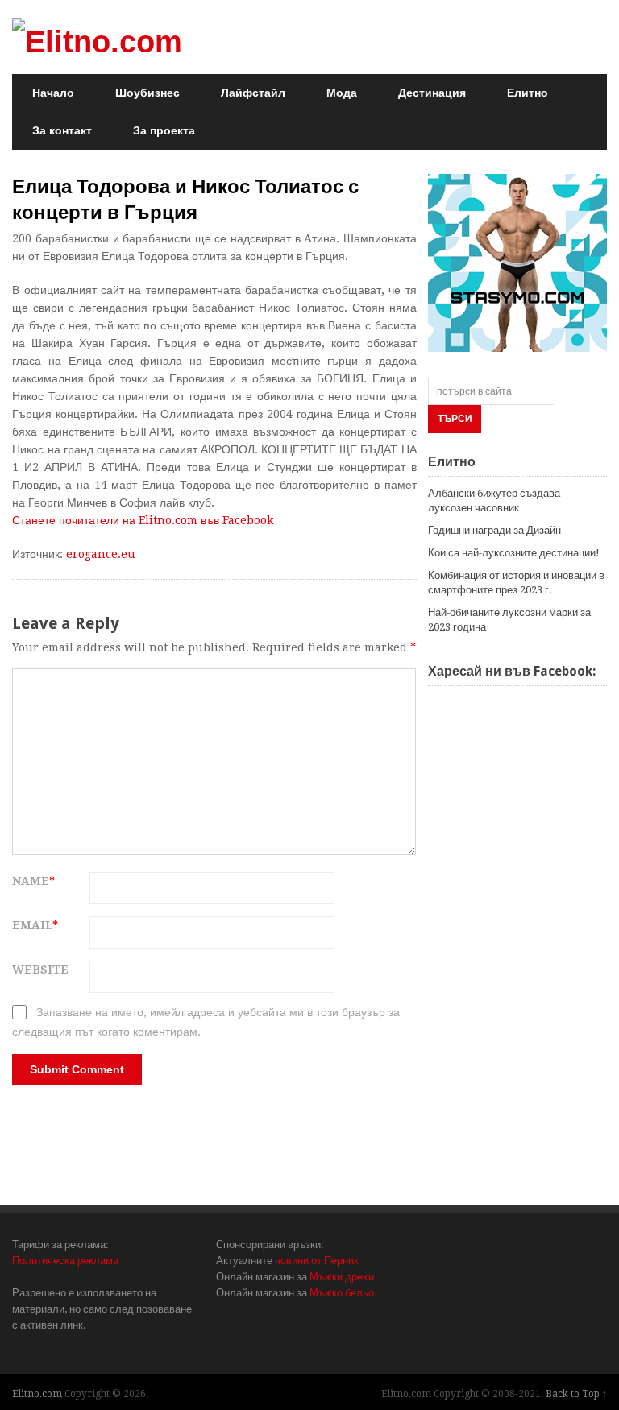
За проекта (164, 130)
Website (40, 969)
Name (33, 881)
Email (35, 925)
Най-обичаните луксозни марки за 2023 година (509, 619)
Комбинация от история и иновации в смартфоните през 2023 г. (516, 582)
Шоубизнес (147, 92)
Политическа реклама (65, 1261)
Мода (341, 92)
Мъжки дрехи (342, 1277)
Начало (53, 92)
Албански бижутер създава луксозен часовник (494, 500)
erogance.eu (100, 554)
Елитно (527, 92)
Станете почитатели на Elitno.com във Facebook (142, 520)
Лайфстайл (253, 92)
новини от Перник (317, 1261)
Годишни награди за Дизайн (494, 530)
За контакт (62, 130)
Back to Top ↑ (576, 1394)
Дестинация (432, 92)
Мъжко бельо (342, 1293)
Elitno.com (37, 1394)
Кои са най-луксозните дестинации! (514, 553)
